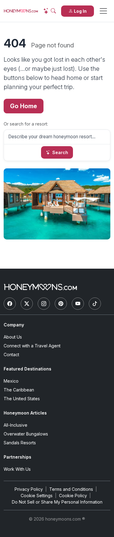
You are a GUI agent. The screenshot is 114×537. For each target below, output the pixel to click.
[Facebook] (10, 304)
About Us (13, 336)
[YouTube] (78, 304)
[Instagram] (44, 304)
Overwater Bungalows (26, 433)
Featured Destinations (27, 368)
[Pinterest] (61, 304)
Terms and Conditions (71, 489)
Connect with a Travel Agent (32, 345)
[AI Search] (49, 11)
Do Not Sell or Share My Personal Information (57, 501)
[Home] (40, 287)
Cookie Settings (37, 495)
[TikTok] (95, 304)
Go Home (23, 106)
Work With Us (17, 469)
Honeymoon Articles (25, 412)
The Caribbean (19, 389)
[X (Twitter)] (27, 304)
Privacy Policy (29, 489)
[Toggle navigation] (103, 11)
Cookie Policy (73, 495)
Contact (11, 354)
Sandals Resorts (20, 442)
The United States (22, 398)
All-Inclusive (15, 425)
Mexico (11, 381)
